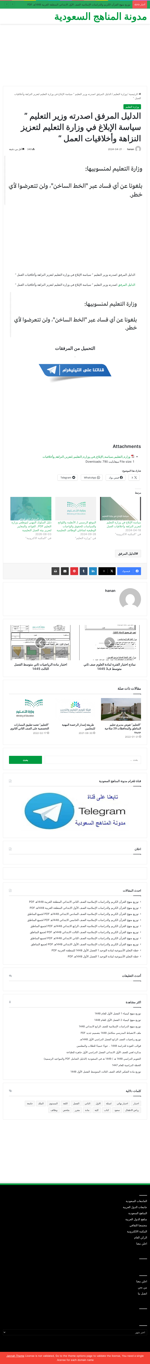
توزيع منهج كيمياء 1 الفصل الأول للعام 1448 (118, 1013)
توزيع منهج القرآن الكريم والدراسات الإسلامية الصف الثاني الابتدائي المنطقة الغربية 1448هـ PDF (84, 901)
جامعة (30, 1103)
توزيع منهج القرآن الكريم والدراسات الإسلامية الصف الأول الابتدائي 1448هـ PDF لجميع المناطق (85, 944)
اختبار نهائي (122, 1103)
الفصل (76, 1103)
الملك (41, 1103)
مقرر (77, 1110)
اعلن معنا (141, 1243)
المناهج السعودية (137, 1213)
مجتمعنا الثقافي (138, 1225)
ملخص (66, 1110)
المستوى (53, 1103)
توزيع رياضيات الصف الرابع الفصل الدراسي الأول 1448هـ (110, 1039)
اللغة (65, 1103)
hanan (130, 149)
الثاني (87, 1103)
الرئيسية (134, 94)
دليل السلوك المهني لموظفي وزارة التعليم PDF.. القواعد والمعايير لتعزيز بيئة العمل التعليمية (31, 526)
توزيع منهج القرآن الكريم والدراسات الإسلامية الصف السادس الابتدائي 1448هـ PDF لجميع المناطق (83, 913)
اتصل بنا (142, 1293)
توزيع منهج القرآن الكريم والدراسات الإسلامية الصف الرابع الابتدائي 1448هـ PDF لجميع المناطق (84, 926)
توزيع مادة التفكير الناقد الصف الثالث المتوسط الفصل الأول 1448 (106, 1071)
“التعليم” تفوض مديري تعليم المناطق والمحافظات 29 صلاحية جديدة (123, 728)
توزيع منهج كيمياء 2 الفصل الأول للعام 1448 (117, 1019)
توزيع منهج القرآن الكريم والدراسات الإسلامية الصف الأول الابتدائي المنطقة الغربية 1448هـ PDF (78, 4)
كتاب (106, 1110)
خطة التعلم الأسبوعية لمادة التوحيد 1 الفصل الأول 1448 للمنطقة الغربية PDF (95, 950)
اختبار (136, 1103)
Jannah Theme (15, 1355)
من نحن (142, 1287)
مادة (87, 1110)
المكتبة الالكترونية (137, 1231)
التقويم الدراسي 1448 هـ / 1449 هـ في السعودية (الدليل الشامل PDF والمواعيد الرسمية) (92, 1058)
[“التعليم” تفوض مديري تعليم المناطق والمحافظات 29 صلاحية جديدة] (121, 709)
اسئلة (108, 1103)
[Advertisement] (75, 56)
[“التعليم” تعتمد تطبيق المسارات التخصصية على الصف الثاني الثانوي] (29, 709)
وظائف (54, 1110)
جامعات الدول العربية (135, 1207)
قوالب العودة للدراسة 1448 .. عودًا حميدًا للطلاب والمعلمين (109, 1045)
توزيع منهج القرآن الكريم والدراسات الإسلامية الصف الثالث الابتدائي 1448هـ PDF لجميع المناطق (84, 932)
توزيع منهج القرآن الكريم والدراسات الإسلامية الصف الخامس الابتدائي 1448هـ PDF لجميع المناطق (83, 920)
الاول (98, 1103)
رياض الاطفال (132, 1110)
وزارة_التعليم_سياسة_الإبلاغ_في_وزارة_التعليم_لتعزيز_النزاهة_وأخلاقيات (86, 457)
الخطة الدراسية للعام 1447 (126, 1065)
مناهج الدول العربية (136, 1219)
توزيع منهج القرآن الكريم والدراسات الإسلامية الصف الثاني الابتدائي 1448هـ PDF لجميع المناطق (84, 938)
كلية (97, 1110)
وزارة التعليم (120, 94)
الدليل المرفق (126, 285)
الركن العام (140, 1237)
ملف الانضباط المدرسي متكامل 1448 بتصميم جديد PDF (111, 1032)
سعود (117, 1110)
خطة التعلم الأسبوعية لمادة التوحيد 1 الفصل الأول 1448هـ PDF (103, 956)
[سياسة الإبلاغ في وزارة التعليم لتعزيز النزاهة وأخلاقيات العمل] (120, 508)
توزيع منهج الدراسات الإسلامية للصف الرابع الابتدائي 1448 (110, 1026)
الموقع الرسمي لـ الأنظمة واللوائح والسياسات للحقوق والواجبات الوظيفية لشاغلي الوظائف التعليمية (76, 526)
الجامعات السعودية (136, 1201)
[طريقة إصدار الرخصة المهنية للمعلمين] (75, 709)
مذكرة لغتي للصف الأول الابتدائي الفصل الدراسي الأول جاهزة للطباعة (103, 1052)
